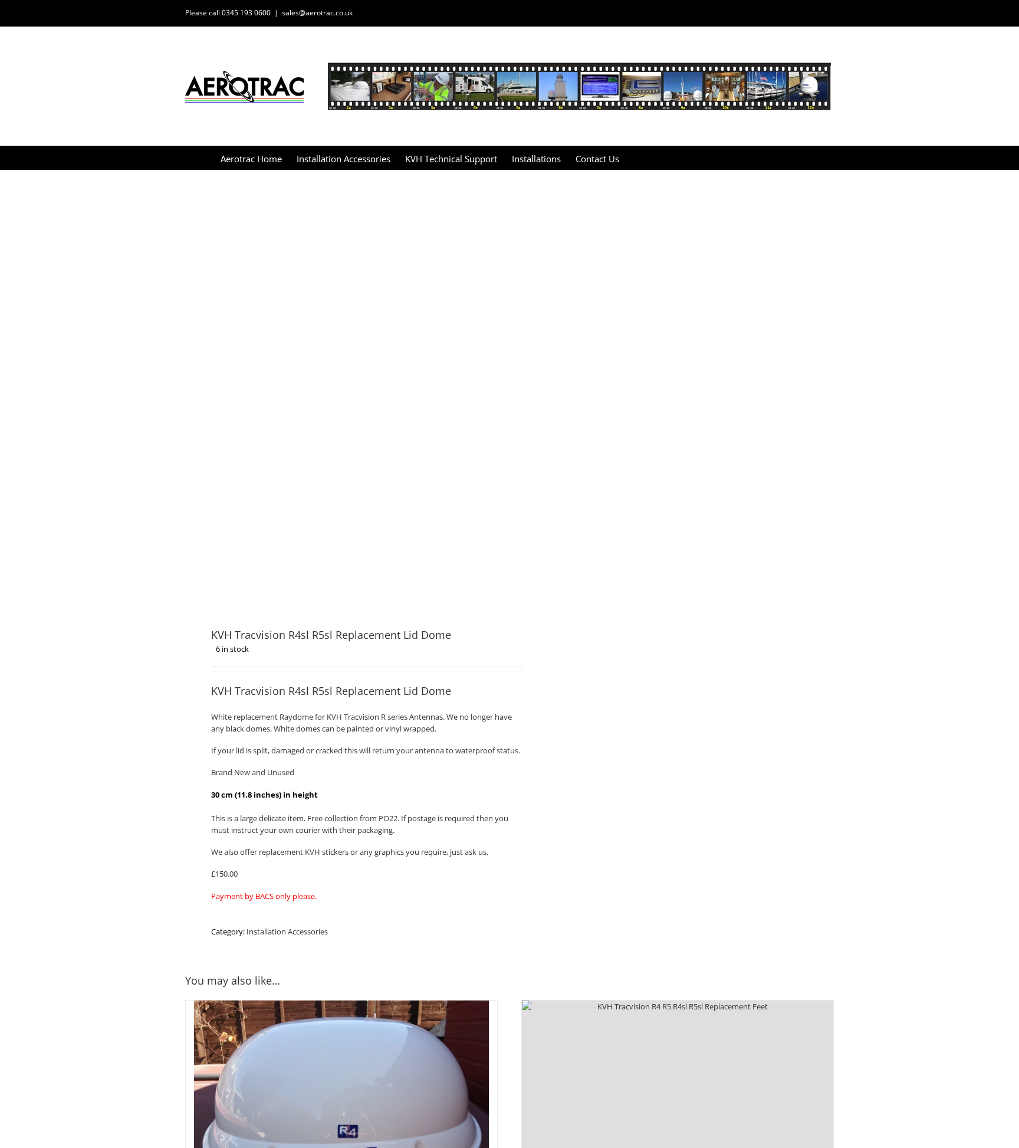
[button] (659, 158)
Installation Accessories (287, 931)
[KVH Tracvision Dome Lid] (341, 390)
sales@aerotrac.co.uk (317, 13)
